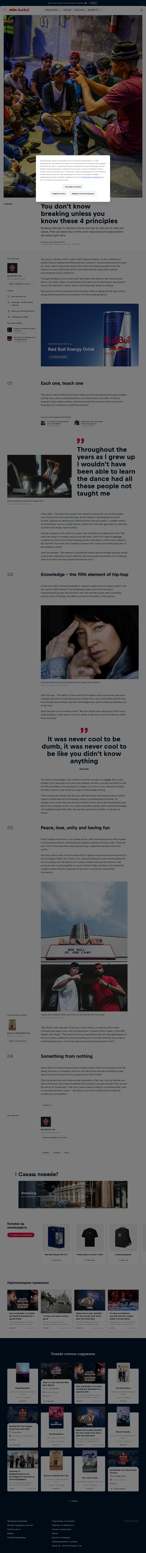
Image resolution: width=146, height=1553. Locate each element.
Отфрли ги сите (58, 194)
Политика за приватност (92, 177)
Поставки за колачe (73, 187)
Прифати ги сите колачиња (83, 194)
